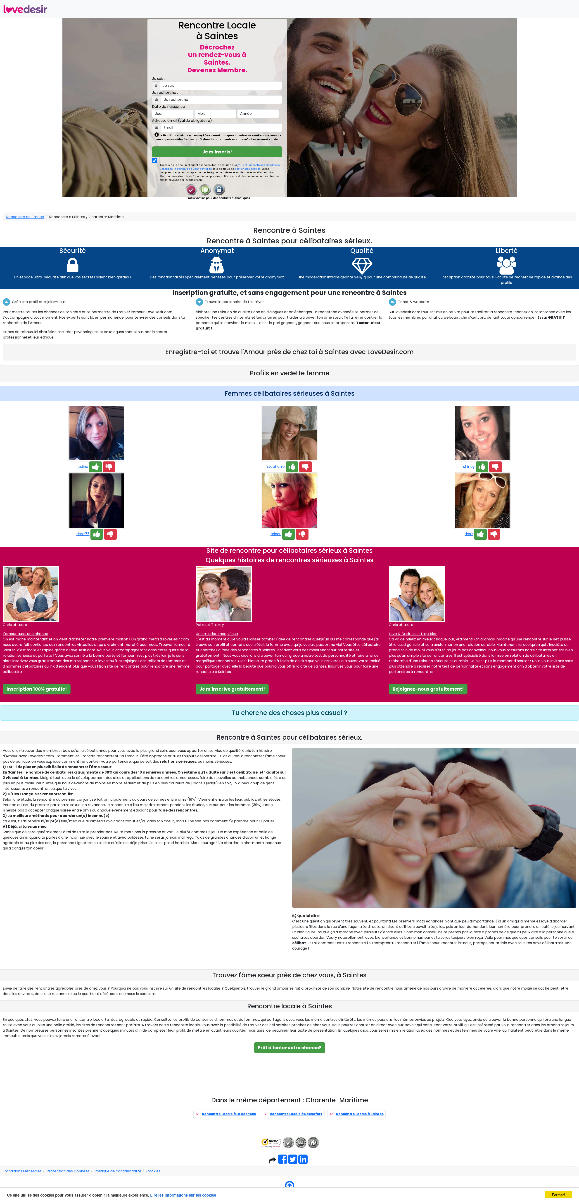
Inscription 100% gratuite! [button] (37, 689)
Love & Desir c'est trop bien (413, 633)
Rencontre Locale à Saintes (360, 1114)
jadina (83, 466)
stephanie (276, 466)
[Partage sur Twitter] (292, 1161)
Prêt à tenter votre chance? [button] (289, 1047)
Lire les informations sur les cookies (183, 1195)
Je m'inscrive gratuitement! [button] (232, 689)
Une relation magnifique (217, 633)
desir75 (83, 533)
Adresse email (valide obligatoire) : (183, 120)
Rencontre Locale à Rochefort (296, 1114)
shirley (469, 466)
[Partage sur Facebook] (282, 1161)
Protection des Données (68, 1171)
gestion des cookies (248, 169)
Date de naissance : (169, 106)
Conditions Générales (22, 1171)
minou (276, 533)
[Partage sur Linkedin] (303, 1161)
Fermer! (558, 1194)
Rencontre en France (25, 216)
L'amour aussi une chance (25, 633)
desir (469, 533)
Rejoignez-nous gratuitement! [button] (428, 689)
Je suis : (158, 78)
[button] (95, 466)
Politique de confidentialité (118, 1171)
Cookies (153, 1171)
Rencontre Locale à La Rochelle (229, 1114)
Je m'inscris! (217, 152)
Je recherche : (165, 92)
